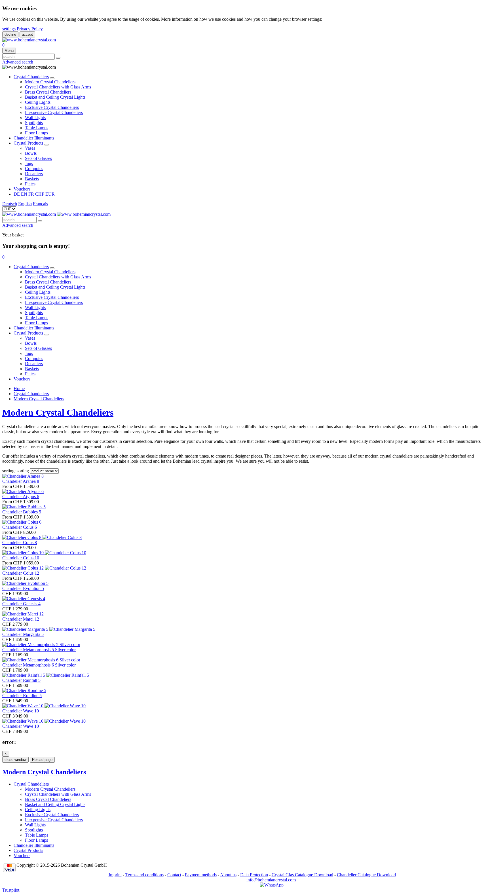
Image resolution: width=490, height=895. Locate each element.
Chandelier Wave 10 (20, 710)
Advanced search (17, 62)
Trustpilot (10, 890)
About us (228, 874)
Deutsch (9, 203)
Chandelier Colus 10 (20, 557)
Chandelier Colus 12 (20, 573)
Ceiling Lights (37, 102)
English (25, 203)
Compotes (34, 168)
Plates (30, 183)
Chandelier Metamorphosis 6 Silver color (39, 665)
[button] (3, 257)
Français (40, 203)
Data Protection (254, 874)
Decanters (34, 173)
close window (15, 760)
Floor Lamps (36, 132)
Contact (174, 874)
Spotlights (34, 122)
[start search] (40, 221)
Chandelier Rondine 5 (22, 695)
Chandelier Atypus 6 (20, 496)
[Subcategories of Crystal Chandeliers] (52, 78)
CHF (39, 194)
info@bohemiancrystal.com (271, 879)
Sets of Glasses (38, 158)
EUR (50, 194)
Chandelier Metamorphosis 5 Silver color (39, 649)
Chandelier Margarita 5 (23, 634)
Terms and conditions (144, 874)
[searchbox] (28, 57)
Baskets (32, 178)
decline (10, 34)
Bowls (31, 153)
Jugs (29, 163)
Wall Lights (35, 117)
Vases (30, 148)
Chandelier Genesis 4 (21, 603)
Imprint (115, 874)
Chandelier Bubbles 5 (21, 511)
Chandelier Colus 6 (19, 527)
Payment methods (201, 874)
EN (24, 194)
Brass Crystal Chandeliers (48, 92)
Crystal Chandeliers (31, 76)
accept (27, 34)
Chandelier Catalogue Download (366, 874)
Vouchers (22, 189)
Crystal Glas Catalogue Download (302, 874)
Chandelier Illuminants (34, 138)
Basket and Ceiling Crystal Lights (55, 97)
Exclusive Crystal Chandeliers (52, 107)
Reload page (42, 760)
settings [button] (9, 28)
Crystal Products (28, 143)
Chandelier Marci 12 (20, 619)
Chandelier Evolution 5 (23, 588)
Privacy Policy (30, 28)
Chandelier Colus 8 (19, 542)
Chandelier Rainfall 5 (21, 680)
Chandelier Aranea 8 (20, 481)
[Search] (58, 58)
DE (17, 194)
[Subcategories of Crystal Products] (46, 144)
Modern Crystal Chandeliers (50, 81)
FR (31, 194)
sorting (23, 470)
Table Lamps (36, 127)
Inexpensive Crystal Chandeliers (54, 112)
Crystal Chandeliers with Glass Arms (58, 86)
